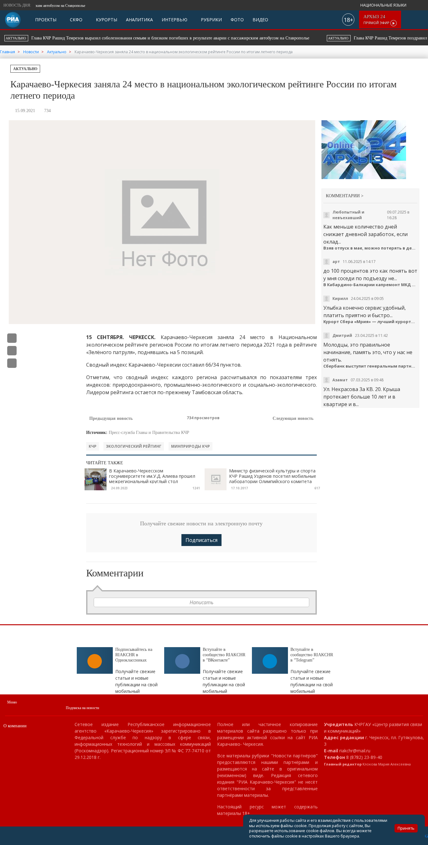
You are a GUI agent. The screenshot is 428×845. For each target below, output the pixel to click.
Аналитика (139, 20)
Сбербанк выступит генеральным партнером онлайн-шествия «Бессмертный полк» (370, 366)
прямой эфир (376, 19)
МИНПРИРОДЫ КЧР (190, 446)
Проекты (45, 20)
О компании (15, 726)
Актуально (25, 69)
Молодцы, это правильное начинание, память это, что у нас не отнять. (367, 352)
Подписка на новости (82, 708)
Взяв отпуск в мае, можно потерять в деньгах (370, 248)
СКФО (75, 20)
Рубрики (211, 20)
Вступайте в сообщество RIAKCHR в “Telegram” (311, 654)
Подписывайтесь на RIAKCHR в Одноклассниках (133, 654)
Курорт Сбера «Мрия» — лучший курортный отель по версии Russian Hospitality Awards (370, 321)
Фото (237, 20)
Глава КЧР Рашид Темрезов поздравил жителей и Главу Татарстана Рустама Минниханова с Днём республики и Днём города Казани (242, 38)
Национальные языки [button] (383, 5)
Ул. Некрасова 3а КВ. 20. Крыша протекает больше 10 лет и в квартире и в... (361, 397)
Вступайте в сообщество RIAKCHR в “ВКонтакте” (224, 654)
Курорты (106, 20)
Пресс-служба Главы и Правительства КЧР (149, 432)
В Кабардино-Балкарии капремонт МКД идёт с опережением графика (370, 284)
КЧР (93, 446)
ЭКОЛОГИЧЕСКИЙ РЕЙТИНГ (133, 446)
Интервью (174, 20)
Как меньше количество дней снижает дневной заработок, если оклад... (365, 234)
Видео (260, 20)
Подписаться (201, 540)
